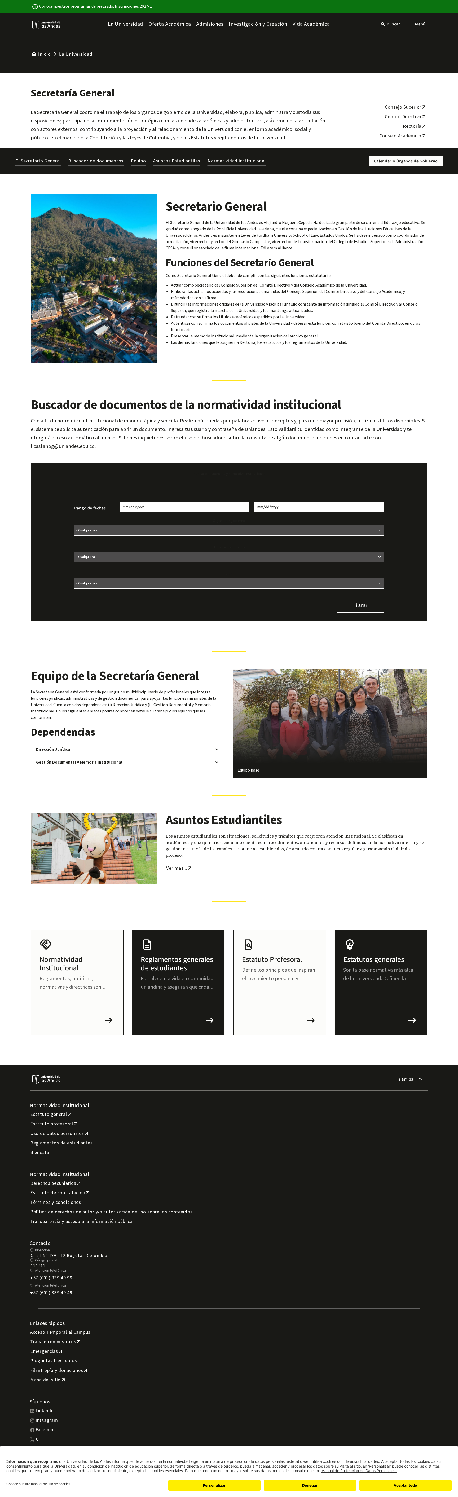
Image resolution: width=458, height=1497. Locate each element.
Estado (229, 574)
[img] (46, 24)
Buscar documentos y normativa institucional (229, 474)
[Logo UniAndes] (46, 25)
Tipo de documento (229, 547)
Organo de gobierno (229, 521)
